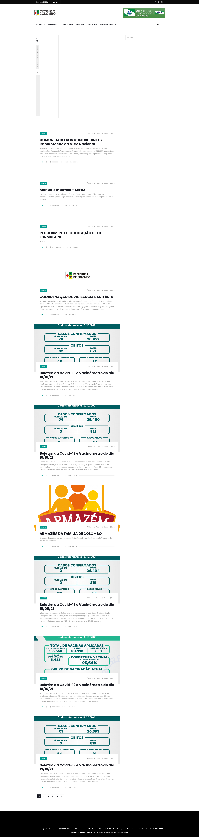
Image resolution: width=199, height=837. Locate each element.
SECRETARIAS (52, 24)
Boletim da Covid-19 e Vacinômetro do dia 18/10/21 (77, 375)
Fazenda (43, 226)
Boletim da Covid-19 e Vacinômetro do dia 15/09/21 (77, 606)
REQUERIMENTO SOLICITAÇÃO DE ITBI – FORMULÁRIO (73, 235)
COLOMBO (39, 24)
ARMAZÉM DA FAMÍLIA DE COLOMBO (71, 533)
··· (52, 796)
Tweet (98, 133)
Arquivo (43, 133)
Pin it (112, 133)
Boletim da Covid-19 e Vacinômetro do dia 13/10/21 (77, 767)
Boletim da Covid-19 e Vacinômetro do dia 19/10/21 (77, 455)
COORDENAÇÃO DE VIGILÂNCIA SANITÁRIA (76, 296)
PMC (37, 41)
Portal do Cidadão (108, 24)
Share (90, 133)
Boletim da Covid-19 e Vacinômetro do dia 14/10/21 (77, 686)
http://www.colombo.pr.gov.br (37, 57)
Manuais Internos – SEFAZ (62, 189)
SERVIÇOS (80, 24)
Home (55, 2)
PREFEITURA (92, 24)
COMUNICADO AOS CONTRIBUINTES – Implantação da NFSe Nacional (72, 142)
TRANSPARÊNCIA (67, 24)
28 (57, 796)
